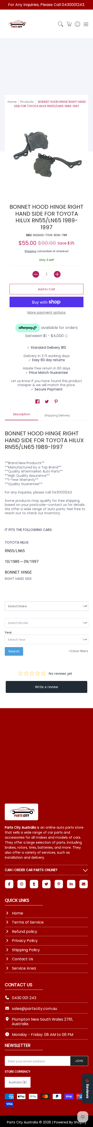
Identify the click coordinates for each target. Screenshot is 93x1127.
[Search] (61, 24)
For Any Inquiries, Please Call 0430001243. (46, 4)
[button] (69, 24)
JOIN (79, 1061)
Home (12, 102)
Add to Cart (46, 289)
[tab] (21, 416)
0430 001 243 (24, 998)
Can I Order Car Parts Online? (31, 869)
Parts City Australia (22, 1122)
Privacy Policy (25, 940)
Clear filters (78, 651)
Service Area (24, 968)
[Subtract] (35, 274)
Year (8, 632)
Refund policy (24, 931)
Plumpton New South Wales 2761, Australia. (42, 1021)
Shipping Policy (26, 950)
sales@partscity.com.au (34, 1008)
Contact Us (22, 959)
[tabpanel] (46, 502)
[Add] (57, 274)
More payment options (46, 313)
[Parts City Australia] (17, 24)
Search (14, 651)
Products (27, 102)
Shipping (30, 251)
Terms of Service (28, 922)
